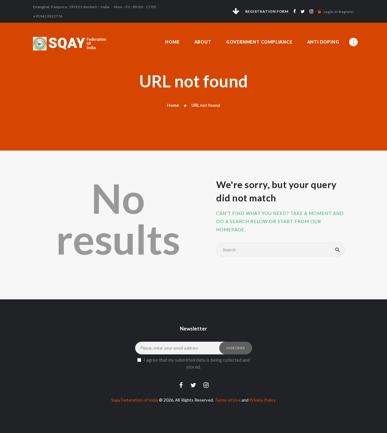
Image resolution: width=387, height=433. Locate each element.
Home (173, 105)
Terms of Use (228, 399)
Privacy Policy (262, 399)
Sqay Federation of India (134, 399)
